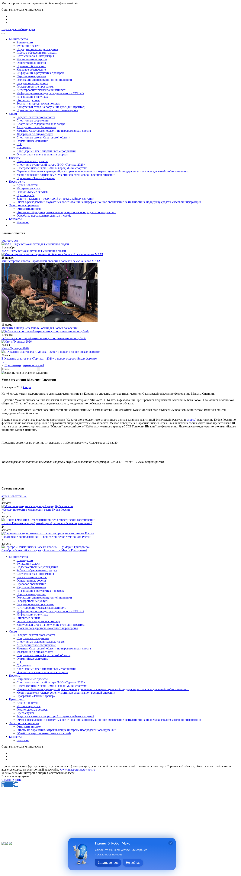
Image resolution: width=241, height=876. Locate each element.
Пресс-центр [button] (17, 181)
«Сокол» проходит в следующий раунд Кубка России (36, 509)
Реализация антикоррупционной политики (44, 79)
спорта (191, 419)
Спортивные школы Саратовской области (43, 137)
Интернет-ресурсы (28, 188)
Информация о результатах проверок (40, 73)
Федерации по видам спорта (35, 134)
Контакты (23, 222)
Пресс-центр (13, 365)
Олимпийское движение (32, 140)
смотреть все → (12, 240)
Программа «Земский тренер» (36, 178)
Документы (24, 147)
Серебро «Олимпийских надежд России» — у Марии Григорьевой (44, 550)
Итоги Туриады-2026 (15, 348)
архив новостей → (14, 496)
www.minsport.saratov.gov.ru (77, 769)
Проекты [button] (15, 157)
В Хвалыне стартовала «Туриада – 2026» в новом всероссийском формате (49, 358)
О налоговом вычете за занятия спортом (42, 154)
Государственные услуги (32, 83)
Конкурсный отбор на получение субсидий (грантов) (51, 106)
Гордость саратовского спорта (36, 117)
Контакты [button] (15, 219)
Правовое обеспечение (31, 66)
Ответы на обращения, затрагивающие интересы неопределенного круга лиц (66, 212)
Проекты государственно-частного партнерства (47, 110)
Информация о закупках (32, 96)
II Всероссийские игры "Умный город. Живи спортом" (52, 168)
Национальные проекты (32, 161)
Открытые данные (28, 100)
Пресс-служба (25, 195)
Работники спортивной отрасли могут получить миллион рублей (44, 338)
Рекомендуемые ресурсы (32, 191)
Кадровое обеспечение (31, 69)
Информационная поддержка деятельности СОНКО (50, 93)
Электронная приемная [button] (24, 205)
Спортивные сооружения (33, 120)
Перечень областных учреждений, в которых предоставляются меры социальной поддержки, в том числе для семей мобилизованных (103, 171)
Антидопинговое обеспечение (36, 127)
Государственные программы (35, 86)
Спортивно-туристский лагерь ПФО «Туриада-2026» (51, 164)
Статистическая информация (35, 56)
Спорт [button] (13, 113)
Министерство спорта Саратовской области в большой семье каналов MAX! (51, 261)
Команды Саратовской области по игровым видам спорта (54, 130)
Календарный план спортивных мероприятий (46, 151)
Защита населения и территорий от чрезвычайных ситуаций (55, 198)
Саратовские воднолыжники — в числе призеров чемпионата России (46, 536)
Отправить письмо (29, 208)
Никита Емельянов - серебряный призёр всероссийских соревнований (47, 523)
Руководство (25, 42)
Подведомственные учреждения (37, 49)
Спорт (27, 387)
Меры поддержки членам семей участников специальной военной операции (66, 174)
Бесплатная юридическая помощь (38, 103)
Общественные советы (31, 62)
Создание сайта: (12, 779)
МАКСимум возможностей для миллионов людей (34, 250)
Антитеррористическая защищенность (41, 89)
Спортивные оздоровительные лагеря (41, 123)
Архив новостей (27, 185)
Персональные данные (31, 76)
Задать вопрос (108, 862)
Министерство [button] (18, 39)
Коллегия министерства (32, 59)
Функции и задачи (28, 45)
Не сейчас (133, 862)
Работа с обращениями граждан (37, 52)
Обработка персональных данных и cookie (44, 215)
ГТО (19, 144)
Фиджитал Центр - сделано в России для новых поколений (40, 328)
